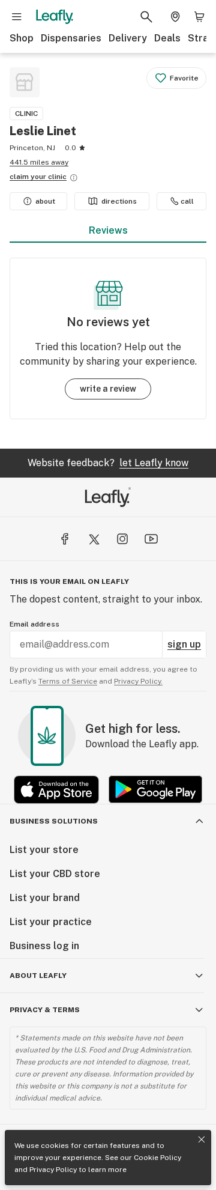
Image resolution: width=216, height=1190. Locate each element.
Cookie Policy (157, 1157)
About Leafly (38, 975)
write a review (108, 388)
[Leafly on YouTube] (151, 539)
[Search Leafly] (146, 17)
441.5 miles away (39, 162)
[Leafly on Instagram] (122, 539)
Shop (22, 38)
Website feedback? (108, 463)
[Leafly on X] (93, 539)
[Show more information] (74, 178)
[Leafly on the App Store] (56, 790)
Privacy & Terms (45, 1010)
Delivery (128, 38)
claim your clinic (38, 176)
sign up (184, 644)
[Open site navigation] (17, 17)
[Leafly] (55, 17)
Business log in (44, 946)
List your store (44, 849)
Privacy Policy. (138, 681)
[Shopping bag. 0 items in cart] (199, 17)
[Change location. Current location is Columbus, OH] (175, 17)
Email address (34, 624)
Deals (167, 38)
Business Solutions (54, 821)
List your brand (45, 897)
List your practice (51, 921)
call (187, 201)
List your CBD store (55, 873)
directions (119, 201)
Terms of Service (67, 681)
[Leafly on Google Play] (155, 790)
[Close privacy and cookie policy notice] (201, 1139)
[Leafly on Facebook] (64, 539)
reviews (108, 230)
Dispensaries (71, 38)
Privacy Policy (53, 1169)
